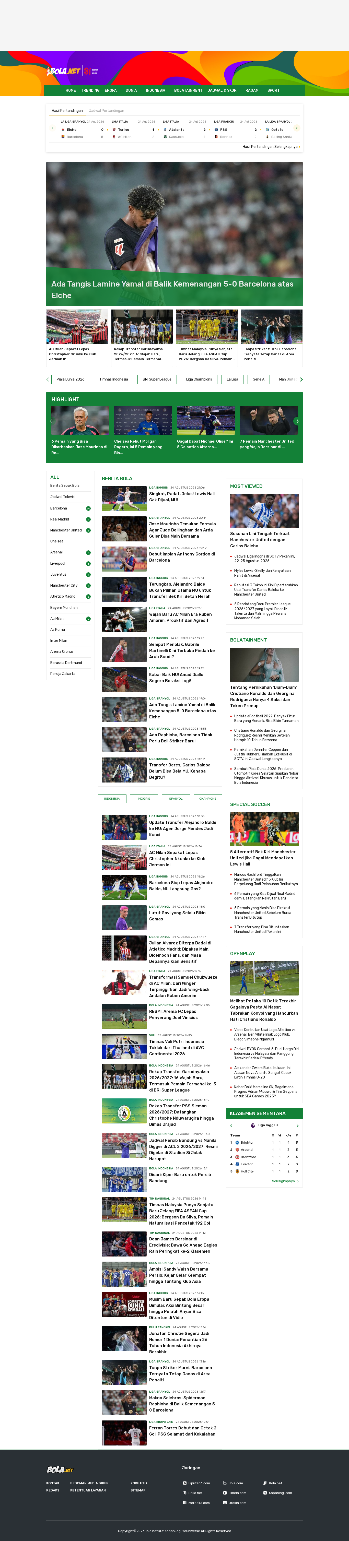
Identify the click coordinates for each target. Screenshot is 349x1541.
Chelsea (56, 541)
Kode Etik (139, 1483)
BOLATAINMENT (188, 90)
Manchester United (66, 530)
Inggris (144, 798)
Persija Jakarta (62, 674)
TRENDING (90, 90)
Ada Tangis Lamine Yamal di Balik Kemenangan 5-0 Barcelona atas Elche (182, 710)
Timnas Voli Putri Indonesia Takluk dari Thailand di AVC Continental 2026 (176, 1047)
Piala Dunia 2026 (71, 379)
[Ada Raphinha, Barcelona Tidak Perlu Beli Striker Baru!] (124, 739)
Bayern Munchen (64, 608)
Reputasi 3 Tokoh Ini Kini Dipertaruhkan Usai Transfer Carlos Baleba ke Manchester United (266, 590)
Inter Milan (58, 640)
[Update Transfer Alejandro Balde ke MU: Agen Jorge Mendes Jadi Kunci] (124, 827)
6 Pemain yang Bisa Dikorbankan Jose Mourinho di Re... (79, 447)
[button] (296, 128)
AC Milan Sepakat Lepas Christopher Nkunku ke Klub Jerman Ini (72, 354)
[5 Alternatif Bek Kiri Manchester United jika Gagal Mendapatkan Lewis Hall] (264, 829)
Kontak (52, 1483)
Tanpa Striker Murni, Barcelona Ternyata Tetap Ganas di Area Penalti (270, 354)
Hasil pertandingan (67, 111)
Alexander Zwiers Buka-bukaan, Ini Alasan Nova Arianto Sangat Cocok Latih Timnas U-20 (263, 1072)
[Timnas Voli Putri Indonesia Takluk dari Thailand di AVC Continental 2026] (124, 1046)
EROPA (111, 90)
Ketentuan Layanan (88, 1490)
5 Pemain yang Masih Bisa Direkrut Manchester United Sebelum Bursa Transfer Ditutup (262, 912)
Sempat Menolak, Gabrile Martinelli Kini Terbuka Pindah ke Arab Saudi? (182, 650)
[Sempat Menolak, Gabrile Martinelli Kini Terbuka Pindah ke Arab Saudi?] (124, 649)
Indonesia (112, 798)
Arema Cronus (62, 651)
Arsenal (56, 552)
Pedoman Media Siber (89, 1483)
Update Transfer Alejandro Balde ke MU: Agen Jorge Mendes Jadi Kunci (182, 828)
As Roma (57, 629)
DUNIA (131, 90)
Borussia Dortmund (66, 663)
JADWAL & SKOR (222, 90)
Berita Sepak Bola (64, 485)
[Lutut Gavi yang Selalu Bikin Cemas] (124, 917)
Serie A (258, 379)
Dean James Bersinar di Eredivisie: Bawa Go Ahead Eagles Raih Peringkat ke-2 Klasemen (183, 1245)
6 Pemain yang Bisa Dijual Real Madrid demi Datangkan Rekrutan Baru (264, 896)
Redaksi (53, 1490)
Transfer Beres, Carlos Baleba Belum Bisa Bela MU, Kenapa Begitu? (180, 771)
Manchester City (64, 585)
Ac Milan (57, 619)
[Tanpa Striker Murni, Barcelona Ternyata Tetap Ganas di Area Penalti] (272, 327)
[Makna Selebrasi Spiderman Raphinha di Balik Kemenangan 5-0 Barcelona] (124, 1402)
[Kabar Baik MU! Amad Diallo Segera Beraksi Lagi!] (124, 679)
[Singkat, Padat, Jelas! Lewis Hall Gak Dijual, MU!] (124, 498)
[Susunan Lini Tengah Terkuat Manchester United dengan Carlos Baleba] (264, 511)
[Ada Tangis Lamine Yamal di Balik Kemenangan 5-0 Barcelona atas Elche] (174, 234)
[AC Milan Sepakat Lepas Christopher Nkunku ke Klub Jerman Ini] (77, 327)
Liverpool (57, 563)
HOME (71, 90)
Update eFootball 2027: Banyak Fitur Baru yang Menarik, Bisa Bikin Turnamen (266, 718)
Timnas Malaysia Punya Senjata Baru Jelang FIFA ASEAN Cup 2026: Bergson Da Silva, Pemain (207, 354)
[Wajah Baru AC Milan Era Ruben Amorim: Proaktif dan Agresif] (124, 619)
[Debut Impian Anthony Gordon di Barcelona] (124, 559)
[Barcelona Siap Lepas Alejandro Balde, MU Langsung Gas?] (124, 887)
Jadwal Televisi (62, 497)
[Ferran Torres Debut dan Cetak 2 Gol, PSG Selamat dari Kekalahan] (124, 1432)
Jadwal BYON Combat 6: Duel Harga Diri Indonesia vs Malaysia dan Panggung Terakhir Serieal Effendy (266, 1053)
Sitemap (138, 1490)
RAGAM (252, 90)
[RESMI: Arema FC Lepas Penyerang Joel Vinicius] (124, 1016)
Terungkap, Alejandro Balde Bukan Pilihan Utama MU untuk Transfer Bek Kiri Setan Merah (180, 590)
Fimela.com (237, 1493)
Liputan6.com (199, 1483)
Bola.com (236, 1483)
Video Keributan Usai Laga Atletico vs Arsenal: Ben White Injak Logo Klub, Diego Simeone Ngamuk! (265, 1034)
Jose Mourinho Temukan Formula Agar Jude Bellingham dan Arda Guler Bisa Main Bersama (182, 530)
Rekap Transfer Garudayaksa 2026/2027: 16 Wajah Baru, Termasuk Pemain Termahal (139, 354)
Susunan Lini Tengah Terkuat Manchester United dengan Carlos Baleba (260, 539)
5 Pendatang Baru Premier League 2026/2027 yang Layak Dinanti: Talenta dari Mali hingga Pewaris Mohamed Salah (262, 611)
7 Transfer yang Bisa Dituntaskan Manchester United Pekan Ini (261, 929)
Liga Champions (199, 379)
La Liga (232, 379)
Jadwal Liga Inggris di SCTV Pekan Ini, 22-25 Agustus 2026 (264, 558)
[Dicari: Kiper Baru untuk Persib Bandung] (124, 1179)
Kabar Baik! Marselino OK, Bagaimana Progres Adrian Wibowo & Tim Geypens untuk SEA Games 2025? (265, 1091)
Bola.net (275, 1483)
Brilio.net (195, 1493)
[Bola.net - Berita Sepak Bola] (72, 70)
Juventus (58, 574)
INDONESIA (155, 90)
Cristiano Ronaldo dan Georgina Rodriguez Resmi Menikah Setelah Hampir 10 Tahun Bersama (262, 735)
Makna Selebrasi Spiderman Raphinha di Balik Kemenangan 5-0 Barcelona (183, 1404)
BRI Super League (157, 379)
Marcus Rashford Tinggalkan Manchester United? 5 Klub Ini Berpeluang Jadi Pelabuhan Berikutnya (266, 879)
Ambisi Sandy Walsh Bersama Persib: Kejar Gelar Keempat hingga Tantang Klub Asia (178, 1275)
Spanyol (176, 798)
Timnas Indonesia (113, 379)
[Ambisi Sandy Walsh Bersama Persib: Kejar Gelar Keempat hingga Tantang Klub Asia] (124, 1274)
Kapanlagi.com (280, 1493)
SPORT (273, 90)
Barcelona (58, 508)
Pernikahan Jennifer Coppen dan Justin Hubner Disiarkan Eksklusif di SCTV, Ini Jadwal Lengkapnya (263, 754)
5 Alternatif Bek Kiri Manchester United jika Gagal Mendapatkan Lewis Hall (263, 858)
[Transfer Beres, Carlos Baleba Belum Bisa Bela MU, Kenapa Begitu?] (124, 770)
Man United (288, 379)
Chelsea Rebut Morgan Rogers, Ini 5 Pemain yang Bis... (138, 447)
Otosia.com (237, 1503)
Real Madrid (59, 519)
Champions (207, 798)
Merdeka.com (199, 1503)
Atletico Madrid (62, 596)
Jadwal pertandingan (106, 111)
